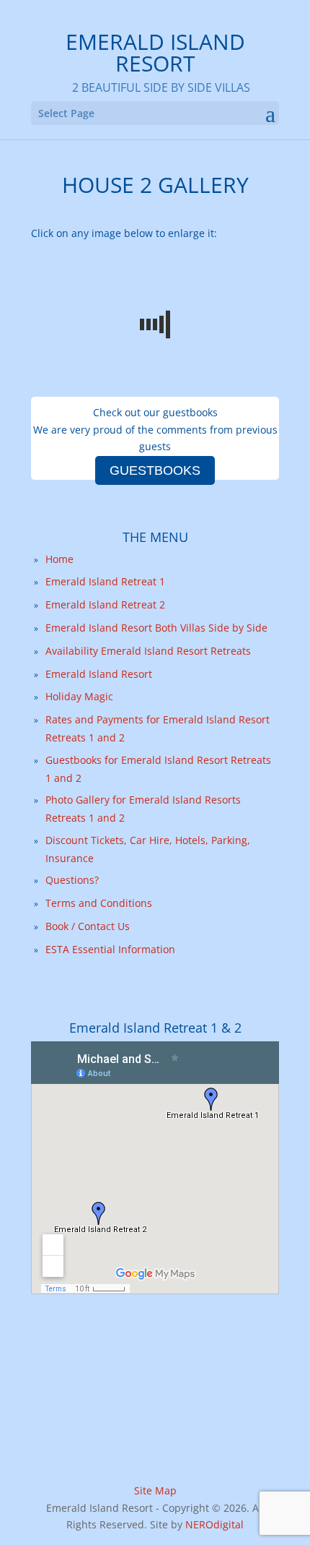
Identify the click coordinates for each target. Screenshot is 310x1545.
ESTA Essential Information (110, 949)
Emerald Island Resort (98, 674)
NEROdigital (214, 1524)
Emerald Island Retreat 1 (105, 581)
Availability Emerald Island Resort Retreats (148, 651)
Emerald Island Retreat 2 (105, 604)
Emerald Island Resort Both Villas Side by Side (156, 627)
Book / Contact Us (87, 926)
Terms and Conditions (98, 903)
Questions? (72, 880)
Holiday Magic (79, 696)
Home (59, 559)
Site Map (155, 1490)
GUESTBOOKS (155, 470)
